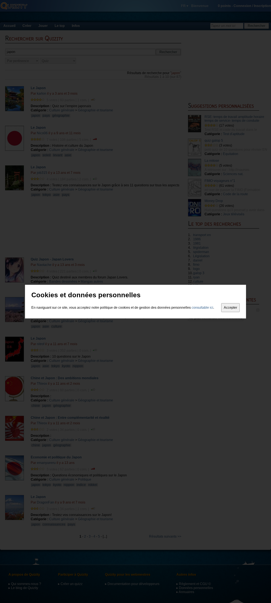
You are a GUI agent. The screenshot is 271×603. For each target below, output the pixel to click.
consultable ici (202, 307)
